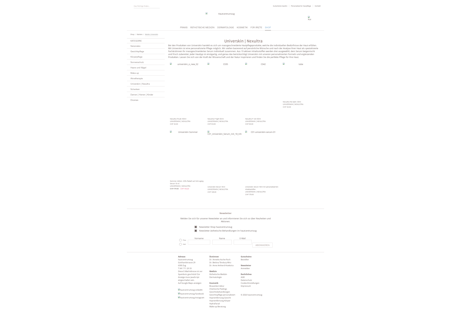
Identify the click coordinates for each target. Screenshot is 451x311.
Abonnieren (262, 245)
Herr (184, 244)
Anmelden (245, 268)
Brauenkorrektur (216, 286)
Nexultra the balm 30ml (292, 101)
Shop (132, 34)
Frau (184, 240)
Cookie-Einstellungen (250, 283)
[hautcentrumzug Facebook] (191, 293)
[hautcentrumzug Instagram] (191, 297)
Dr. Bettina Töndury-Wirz (220, 262)
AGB (243, 277)
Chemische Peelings (218, 289)
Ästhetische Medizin (218, 274)
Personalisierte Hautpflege (301, 6)
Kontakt (318, 6)
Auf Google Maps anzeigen (189, 283)
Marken (139, 34)
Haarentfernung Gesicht (220, 297)
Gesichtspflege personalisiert (222, 295)
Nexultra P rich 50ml (253, 118)
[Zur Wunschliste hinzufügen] (201, 65)
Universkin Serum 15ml (216, 186)
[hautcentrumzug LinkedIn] (191, 289)
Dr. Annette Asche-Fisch (219, 259)
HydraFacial (214, 303)
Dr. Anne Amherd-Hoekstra (221, 265)
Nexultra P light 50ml (216, 118)
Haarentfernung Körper (219, 300)
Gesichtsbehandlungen (219, 292)
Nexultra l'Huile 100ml (178, 118)
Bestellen (245, 259)
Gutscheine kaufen (280, 6)
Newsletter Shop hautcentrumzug (215, 226)
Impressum (246, 286)
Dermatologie (215, 277)
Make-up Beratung (217, 306)
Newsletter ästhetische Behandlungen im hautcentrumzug (228, 230)
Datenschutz (246, 280)
